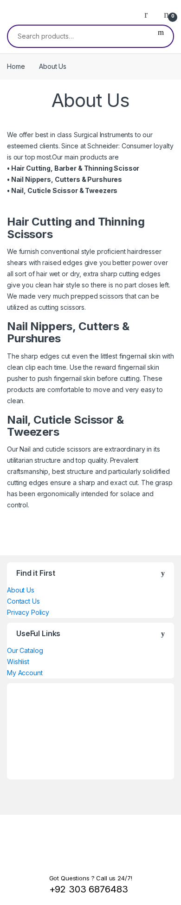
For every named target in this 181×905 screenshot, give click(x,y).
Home (16, 66)
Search (161, 36)
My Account (25, 673)
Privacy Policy (28, 612)
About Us (20, 590)
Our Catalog (25, 650)
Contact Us (23, 601)
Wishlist (18, 661)
